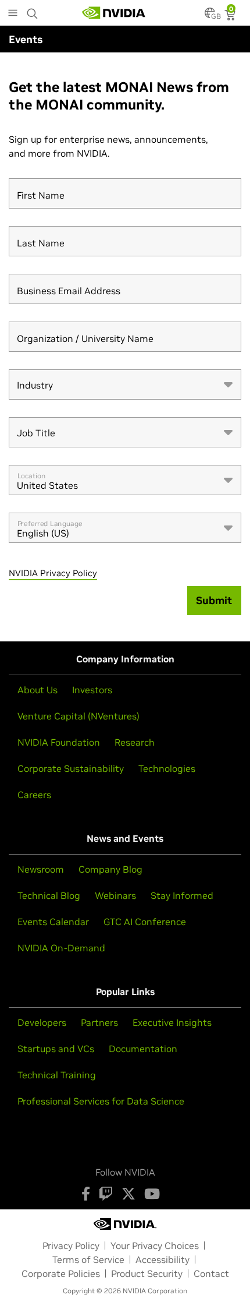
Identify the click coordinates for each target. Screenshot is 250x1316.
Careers (34, 794)
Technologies (166, 768)
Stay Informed (182, 895)
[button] (210, 16)
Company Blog (110, 869)
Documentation (143, 1048)
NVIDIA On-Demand (61, 948)
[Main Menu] (13, 14)
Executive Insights (172, 1022)
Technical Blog (48, 895)
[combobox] (125, 384)
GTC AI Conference (144, 921)
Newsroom (40, 869)
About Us (37, 690)
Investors (92, 690)
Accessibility (162, 1259)
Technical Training (56, 1075)
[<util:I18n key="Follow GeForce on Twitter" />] (128, 1194)
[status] (231, 16)
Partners (99, 1022)
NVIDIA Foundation (58, 742)
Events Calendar (53, 921)
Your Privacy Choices (154, 1245)
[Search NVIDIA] (33, 10)
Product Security (147, 1273)
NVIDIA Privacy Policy (53, 572)
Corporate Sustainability (70, 768)
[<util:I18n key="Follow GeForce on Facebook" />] (85, 1194)
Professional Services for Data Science (100, 1101)
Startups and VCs (55, 1048)
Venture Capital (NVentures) (78, 716)
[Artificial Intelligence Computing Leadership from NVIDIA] (114, 13)
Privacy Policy (70, 1245)
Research (135, 742)
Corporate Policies (61, 1273)
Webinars (115, 895)
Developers (41, 1022)
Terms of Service (88, 1259)
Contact (211, 1273)
